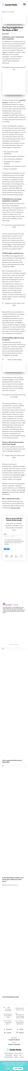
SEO (20, 1055)
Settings (8, 1068)
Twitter (21, 1029)
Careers (16, 1057)
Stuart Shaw (5, 33)
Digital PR (16, 1055)
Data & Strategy (18, 1053)
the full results (15, 508)
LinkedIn (8, 1032)
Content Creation (8, 1053)
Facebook (9, 1029)
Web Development (8, 1057)
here (9, 244)
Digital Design (8, 1055)
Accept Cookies (18, 1068)
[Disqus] (14, 578)
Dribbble (21, 1032)
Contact (22, 1057)
